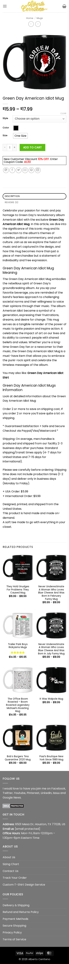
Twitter (8, 793)
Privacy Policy (12, 932)
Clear (63, 113)
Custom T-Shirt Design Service (24, 885)
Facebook (58, 788)
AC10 (27, 162)
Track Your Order (15, 878)
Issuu (56, 793)
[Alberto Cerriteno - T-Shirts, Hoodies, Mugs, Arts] (34, 6)
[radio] (16, 128)
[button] (5, 6)
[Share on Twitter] (19, 170)
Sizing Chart (11, 864)
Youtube (19, 793)
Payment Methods (15, 919)
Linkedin (46, 793)
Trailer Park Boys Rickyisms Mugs (18, 646)
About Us (9, 857)
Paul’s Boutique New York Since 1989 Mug (51, 758)
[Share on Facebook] (12, 170)
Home (29, 18)
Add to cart (32, 147)
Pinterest (33, 793)
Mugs (40, 18)
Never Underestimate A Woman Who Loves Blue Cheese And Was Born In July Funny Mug (51, 649)
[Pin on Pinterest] (31, 170)
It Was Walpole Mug (51, 698)
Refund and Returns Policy (21, 912)
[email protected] (27, 829)
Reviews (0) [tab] (11, 202)
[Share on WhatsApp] (6, 170)
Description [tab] (12, 196)
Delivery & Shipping (16, 905)
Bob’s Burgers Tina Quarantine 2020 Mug (18, 758)
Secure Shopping (14, 926)
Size (5, 135)
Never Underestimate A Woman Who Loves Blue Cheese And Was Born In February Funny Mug (51, 593)
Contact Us (10, 871)
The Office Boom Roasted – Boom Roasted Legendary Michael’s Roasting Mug (18, 705)
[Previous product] (38, 24)
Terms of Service (14, 939)
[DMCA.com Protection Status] (13, 806)
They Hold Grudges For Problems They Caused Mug (17, 589)
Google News (12, 798)
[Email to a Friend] (25, 170)
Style (5, 118)
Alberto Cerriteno (39, 959)
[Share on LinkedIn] (38, 170)
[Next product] (31, 24)
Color (6, 127)
